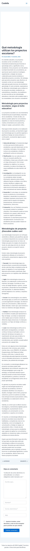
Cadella (5, 3)
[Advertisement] (15, 29)
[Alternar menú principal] (26, 3)
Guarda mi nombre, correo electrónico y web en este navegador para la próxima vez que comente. (14, 523)
